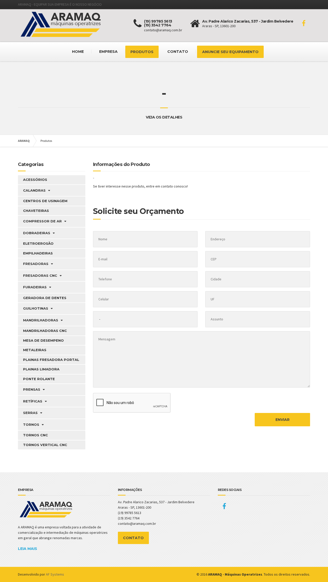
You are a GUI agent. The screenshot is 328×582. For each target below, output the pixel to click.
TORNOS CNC (35, 435)
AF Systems (55, 574)
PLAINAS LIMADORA (41, 369)
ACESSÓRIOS (35, 179)
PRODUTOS (141, 52)
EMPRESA (108, 51)
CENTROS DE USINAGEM (45, 201)
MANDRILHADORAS (40, 320)
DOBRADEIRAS (36, 233)
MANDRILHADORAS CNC (45, 331)
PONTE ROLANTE (39, 379)
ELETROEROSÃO (38, 243)
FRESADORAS (35, 264)
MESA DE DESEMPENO (43, 340)
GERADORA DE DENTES (44, 298)
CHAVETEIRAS (36, 211)
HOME (78, 51)
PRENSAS (31, 389)
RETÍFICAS (32, 401)
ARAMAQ (24, 141)
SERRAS (30, 413)
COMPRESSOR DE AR (42, 221)
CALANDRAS (34, 190)
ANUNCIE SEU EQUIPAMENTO (230, 52)
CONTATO (177, 51)
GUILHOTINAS (35, 308)
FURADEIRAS (35, 287)
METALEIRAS (34, 350)
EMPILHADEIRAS (38, 253)
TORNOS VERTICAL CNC (45, 445)
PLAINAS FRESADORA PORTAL (51, 360)
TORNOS (31, 424)
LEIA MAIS (27, 548)
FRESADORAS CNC (40, 275)
